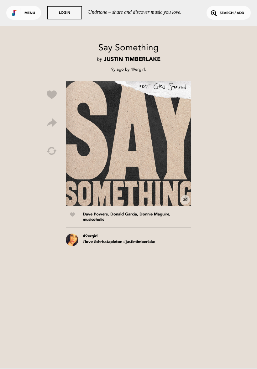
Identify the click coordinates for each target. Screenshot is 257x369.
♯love (88, 242)
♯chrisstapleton (108, 242)
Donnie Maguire (154, 214)
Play (128, 143)
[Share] (52, 123)
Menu (29, 13)
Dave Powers (95, 214)
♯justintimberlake (139, 242)
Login (64, 13)
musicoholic (93, 220)
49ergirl (138, 69)
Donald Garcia (123, 214)
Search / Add (232, 13)
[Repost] (52, 151)
